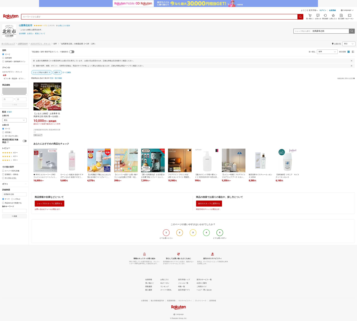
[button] (347, 11)
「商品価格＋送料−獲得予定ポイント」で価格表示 (49, 52)
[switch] (25, 141)
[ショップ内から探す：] (351, 31)
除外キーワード (8, 206)
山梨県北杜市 (25, 25)
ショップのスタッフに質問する (49, 204)
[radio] (3, 54)
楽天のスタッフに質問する (209, 204)
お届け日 (5, 125)
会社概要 (22, 33)
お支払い (30, 33)
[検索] (300, 17)
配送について (40, 33)
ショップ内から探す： (303, 31)
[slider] (2, 95)
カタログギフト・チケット (41, 44)
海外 (10, 112)
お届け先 (5, 116)
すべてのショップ (8, 44)
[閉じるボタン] (351, 60)
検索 (15, 105)
